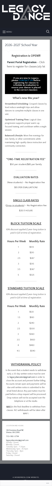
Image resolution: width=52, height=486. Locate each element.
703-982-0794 (12, 436)
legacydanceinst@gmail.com (22, 377)
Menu (9, 32)
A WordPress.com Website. (26, 477)
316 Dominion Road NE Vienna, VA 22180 (15, 431)
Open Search (47, 32)
